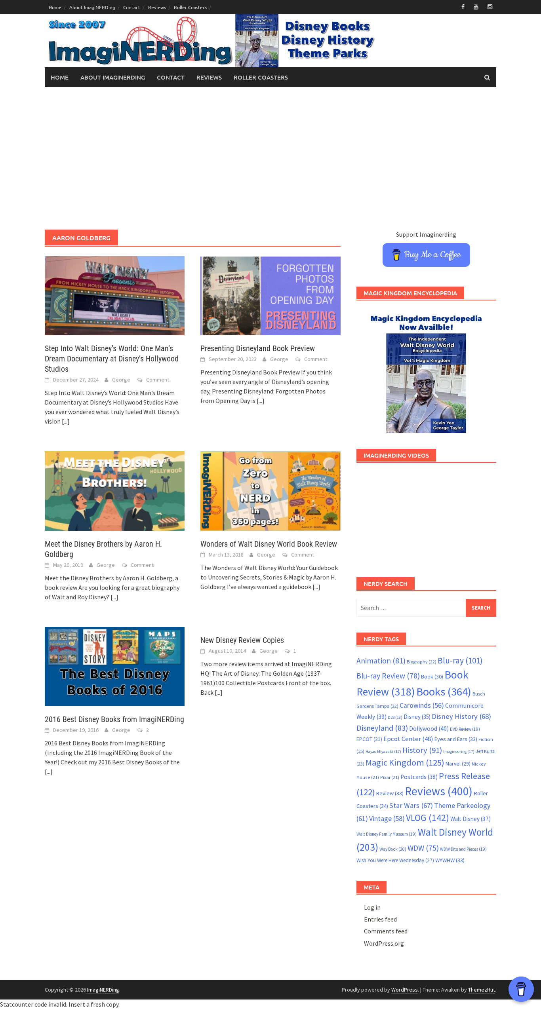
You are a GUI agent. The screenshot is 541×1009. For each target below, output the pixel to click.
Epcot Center (408, 739)
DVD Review (465, 729)
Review (390, 793)
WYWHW (450, 860)
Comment (157, 379)
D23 (395, 717)
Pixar (389, 777)
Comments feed (386, 931)
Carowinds (422, 705)
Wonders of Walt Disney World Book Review (268, 544)
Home (55, 7)
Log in (372, 907)
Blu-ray (460, 660)
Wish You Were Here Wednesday (395, 860)
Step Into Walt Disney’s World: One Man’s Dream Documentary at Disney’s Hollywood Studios (112, 359)
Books (443, 691)
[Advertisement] (270, 158)
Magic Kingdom (405, 762)
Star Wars (411, 805)
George (121, 379)
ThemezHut (481, 989)
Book (432, 676)
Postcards (419, 777)
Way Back (392, 849)
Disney (417, 716)
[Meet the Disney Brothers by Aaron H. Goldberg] (115, 490)
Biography (421, 662)
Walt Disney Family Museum (386, 834)
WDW (423, 848)
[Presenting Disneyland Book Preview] (270, 295)
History (422, 750)
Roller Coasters (190, 7)
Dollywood (429, 728)
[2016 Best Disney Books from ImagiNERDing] (115, 666)
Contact (131, 7)
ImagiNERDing (103, 989)
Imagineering (458, 751)
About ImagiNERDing (92, 7)
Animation (381, 660)
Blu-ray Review (388, 675)
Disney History (461, 716)
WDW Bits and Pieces (463, 849)
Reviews (157, 7)
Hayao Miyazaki (383, 751)
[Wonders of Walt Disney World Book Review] (270, 490)
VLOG (427, 817)
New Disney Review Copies (242, 640)
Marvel (458, 763)
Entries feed (380, 919)
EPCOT (369, 739)
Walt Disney (470, 819)
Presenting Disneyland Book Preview (257, 348)
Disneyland (382, 728)
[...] (66, 421)
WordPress (404, 989)
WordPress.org (384, 943)
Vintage (387, 818)
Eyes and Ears (455, 739)
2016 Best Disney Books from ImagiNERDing (114, 719)
